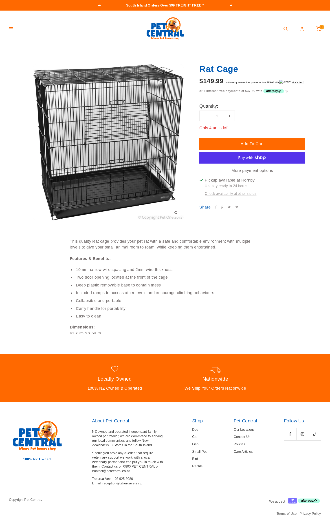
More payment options (252, 170)
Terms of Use (287, 513)
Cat (194, 437)
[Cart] (318, 29)
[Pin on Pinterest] (222, 207)
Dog (195, 429)
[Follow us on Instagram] (302, 434)
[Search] (286, 29)
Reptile (197, 466)
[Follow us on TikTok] (315, 434)
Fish (195, 444)
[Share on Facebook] (216, 207)
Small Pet (199, 451)
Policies (239, 444)
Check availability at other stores (230, 193)
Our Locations (244, 429)
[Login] (302, 29)
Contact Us (242, 437)
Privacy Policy (310, 513)
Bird (195, 459)
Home (13, 55)
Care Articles (243, 451)
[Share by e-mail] (236, 207)
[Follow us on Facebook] (290, 434)
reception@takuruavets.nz (122, 483)
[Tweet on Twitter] (229, 207)
